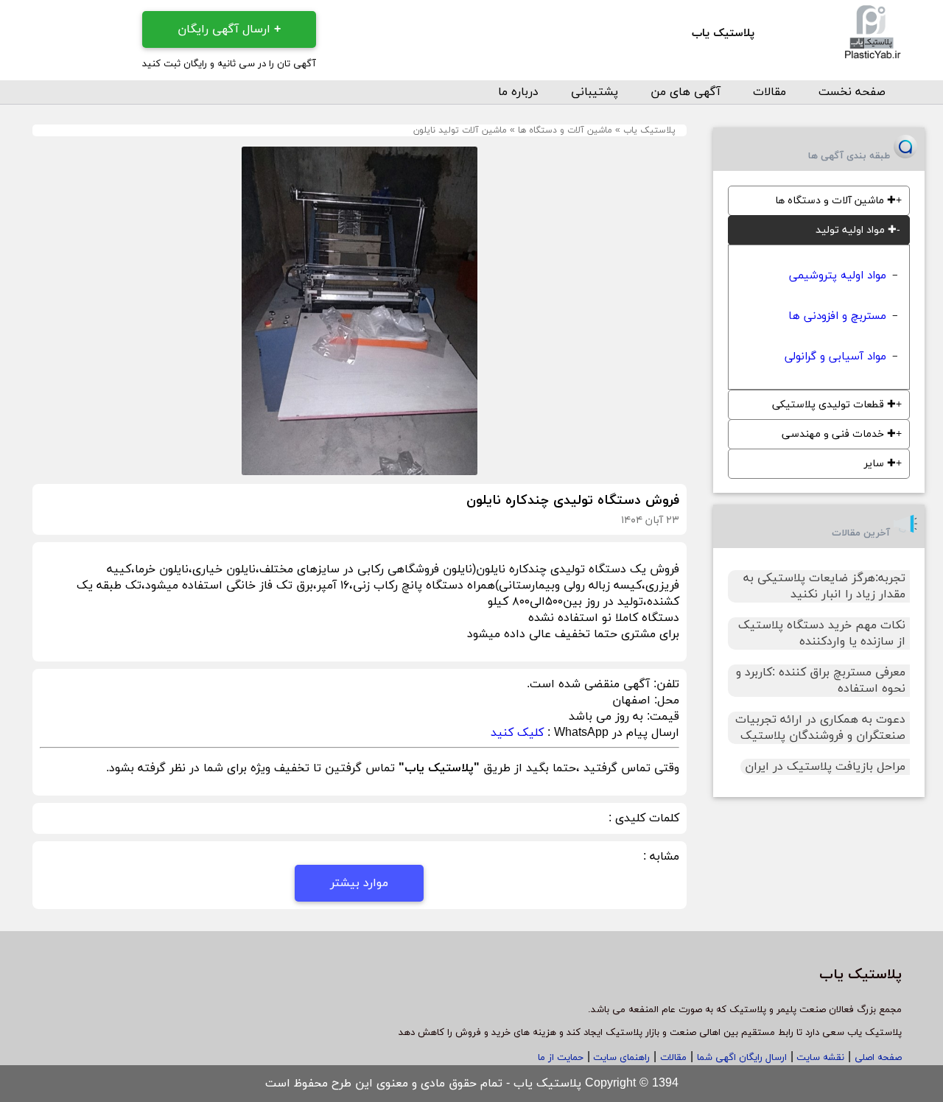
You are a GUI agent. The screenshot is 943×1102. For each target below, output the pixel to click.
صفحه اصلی (878, 1057)
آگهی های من (686, 92)
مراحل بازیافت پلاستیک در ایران (825, 767)
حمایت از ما (560, 1057)
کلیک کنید (517, 733)
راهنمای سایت (620, 1057)
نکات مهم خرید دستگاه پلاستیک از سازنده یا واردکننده (821, 633)
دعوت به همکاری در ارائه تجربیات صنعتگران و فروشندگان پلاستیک (820, 728)
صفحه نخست (852, 92)
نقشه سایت (818, 1057)
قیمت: (661, 717)
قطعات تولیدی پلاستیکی (834, 405)
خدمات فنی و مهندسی (839, 434)
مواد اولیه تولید (856, 230)
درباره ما (518, 92)
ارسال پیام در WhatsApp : (611, 733)
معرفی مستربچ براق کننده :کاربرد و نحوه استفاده (820, 680)
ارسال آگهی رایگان (229, 29)
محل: (665, 700)
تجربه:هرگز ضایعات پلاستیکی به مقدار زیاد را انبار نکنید (824, 586)
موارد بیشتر (359, 883)
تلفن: (664, 684)
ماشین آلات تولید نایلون (460, 130)
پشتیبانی (594, 92)
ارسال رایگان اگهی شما (742, 1057)
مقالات (769, 92)
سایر (880, 464)
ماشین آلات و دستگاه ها (565, 130)
